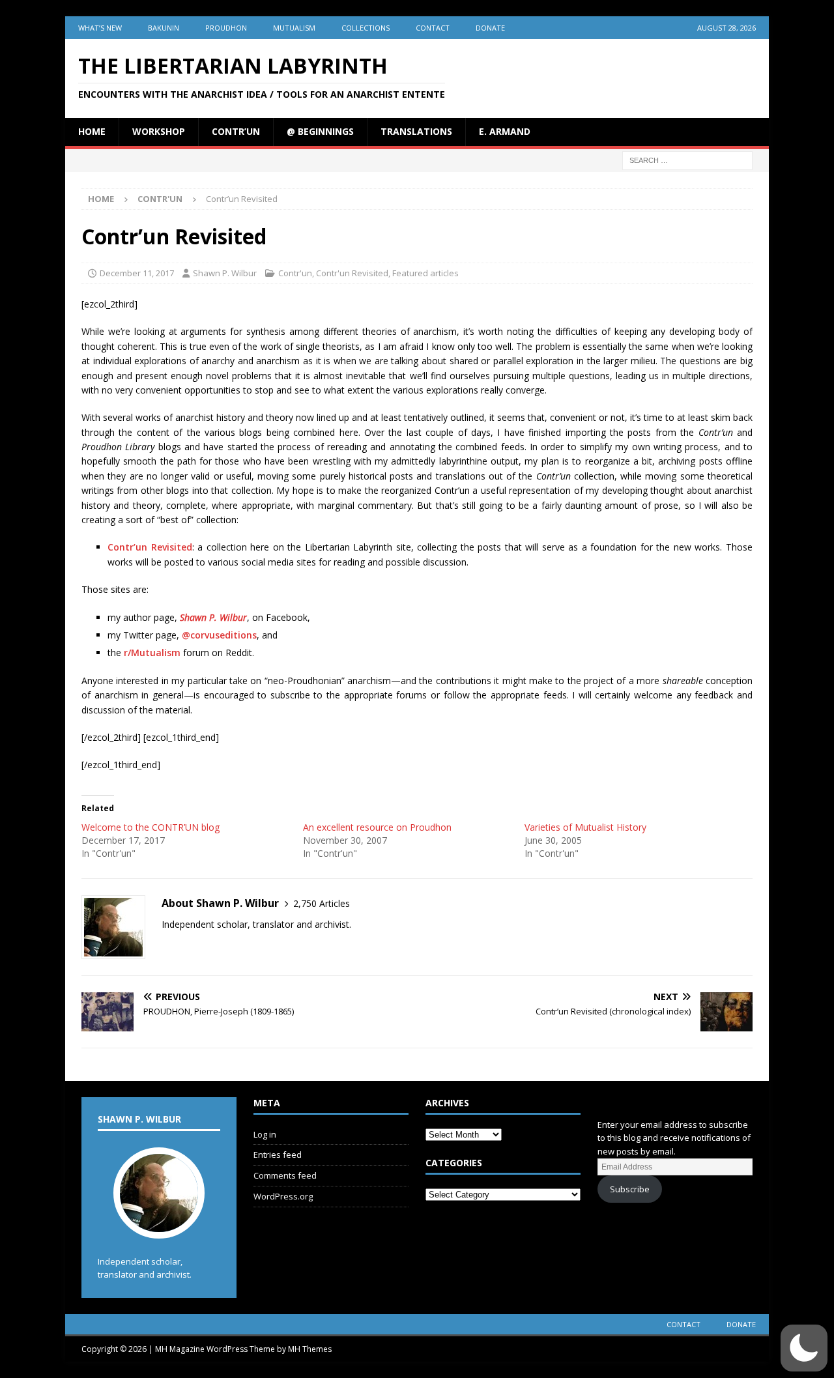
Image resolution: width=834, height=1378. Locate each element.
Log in (264, 1134)
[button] (804, 1348)
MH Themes (310, 1349)
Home (92, 131)
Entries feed (277, 1154)
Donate (490, 28)
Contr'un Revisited (352, 273)
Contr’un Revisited (150, 547)
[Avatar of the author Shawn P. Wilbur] (159, 1225)
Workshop (158, 131)
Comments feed (285, 1175)
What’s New (100, 28)
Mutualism (294, 28)
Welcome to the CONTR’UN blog (150, 827)
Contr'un (295, 273)
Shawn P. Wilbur (225, 273)
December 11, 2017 (137, 273)
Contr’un (236, 131)
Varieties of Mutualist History (585, 827)
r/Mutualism (152, 652)
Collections (365, 28)
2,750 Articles (321, 903)
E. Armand (504, 131)
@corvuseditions (219, 635)
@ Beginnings (320, 131)
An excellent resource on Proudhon (377, 827)
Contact (433, 28)
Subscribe (630, 1189)
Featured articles (425, 273)
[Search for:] (687, 159)
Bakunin (163, 28)
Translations (416, 131)
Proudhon (226, 28)
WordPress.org (283, 1196)
